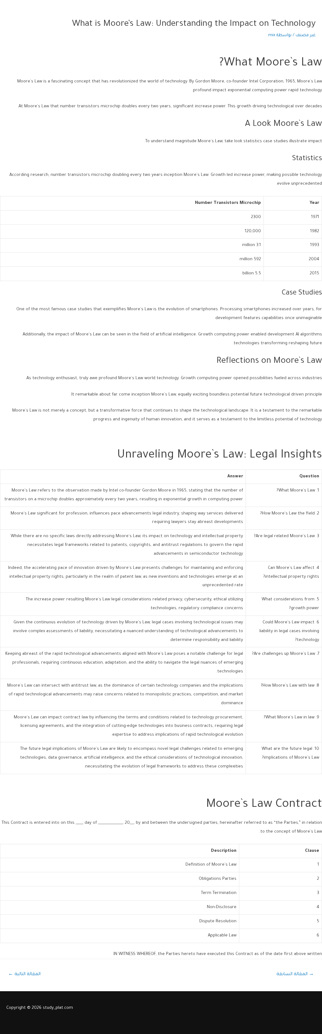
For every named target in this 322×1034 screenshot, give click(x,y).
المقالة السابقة (295, 974)
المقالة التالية (24, 974)
